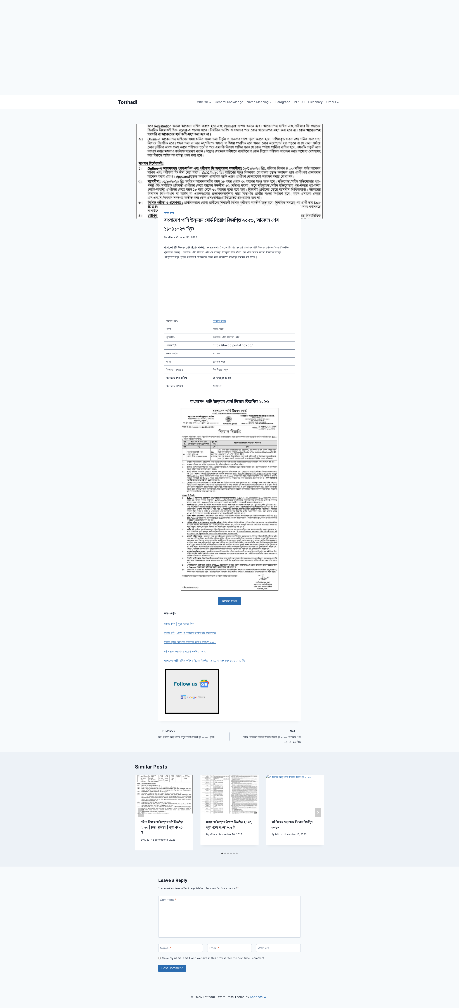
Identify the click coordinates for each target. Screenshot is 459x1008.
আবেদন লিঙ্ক (229, 601)
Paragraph (282, 102)
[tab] (222, 853)
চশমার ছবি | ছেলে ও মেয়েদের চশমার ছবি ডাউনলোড (190, 633)
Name (165, 948)
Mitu (170, 237)
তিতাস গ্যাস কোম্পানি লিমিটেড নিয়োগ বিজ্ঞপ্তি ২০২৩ (190, 642)
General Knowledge (229, 102)
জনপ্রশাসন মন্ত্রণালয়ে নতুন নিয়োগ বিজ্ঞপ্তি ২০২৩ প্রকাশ (186, 734)
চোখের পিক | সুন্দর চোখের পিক (179, 624)
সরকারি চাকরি (169, 213)
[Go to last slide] (141, 812)
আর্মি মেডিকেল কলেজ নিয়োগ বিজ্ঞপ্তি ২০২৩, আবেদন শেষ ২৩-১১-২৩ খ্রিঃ (272, 736)
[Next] (318, 812)
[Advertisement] (107, 70)
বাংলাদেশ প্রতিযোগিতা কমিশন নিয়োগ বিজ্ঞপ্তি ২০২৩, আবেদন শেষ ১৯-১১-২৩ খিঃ (204, 660)
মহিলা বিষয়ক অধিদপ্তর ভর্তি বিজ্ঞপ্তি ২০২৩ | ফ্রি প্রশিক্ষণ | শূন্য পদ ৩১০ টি (162, 827)
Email (214, 948)
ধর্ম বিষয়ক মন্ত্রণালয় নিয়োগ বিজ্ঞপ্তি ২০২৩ (185, 651)
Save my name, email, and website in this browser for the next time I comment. (213, 958)
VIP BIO (299, 102)
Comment (168, 900)
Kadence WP (259, 997)
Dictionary (315, 102)
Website (263, 948)
